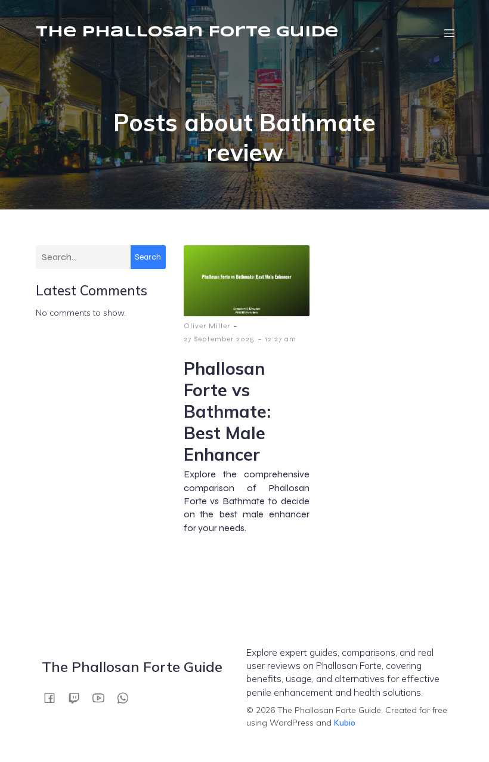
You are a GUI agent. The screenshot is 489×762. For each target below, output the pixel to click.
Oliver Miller (207, 326)
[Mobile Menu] (449, 33)
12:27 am (280, 339)
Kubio (344, 722)
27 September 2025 (219, 339)
